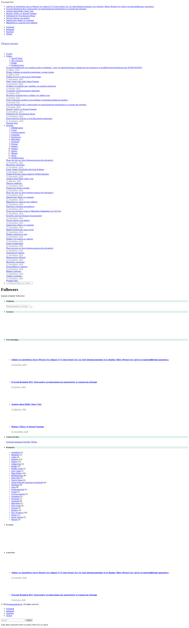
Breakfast (15, 455)
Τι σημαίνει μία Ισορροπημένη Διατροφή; (23, 91)
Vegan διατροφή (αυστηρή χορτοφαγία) (27, 482)
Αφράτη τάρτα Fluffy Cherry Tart (19, 11)
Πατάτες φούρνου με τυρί (16, 234)
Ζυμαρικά (15, 135)
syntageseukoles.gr (14, 604)
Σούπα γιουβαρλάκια (14, 243)
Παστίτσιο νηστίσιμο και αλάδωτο (20, 206)
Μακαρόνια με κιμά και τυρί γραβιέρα (21, 23)
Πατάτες (14, 146)
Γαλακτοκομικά (17, 489)
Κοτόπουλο (16, 137)
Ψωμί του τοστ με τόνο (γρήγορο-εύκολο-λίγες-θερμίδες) (29, 160)
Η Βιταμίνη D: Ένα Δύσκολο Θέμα (20, 16)
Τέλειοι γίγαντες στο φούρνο (18, 18)
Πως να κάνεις (17, 61)
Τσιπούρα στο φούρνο (15, 253)
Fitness (14, 462)
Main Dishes (16, 473)
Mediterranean (17, 128)
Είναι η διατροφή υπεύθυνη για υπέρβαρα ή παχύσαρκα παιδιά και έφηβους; (37, 100)
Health (14, 63)
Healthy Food (16, 468)
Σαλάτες (14, 149)
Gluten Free (16, 464)
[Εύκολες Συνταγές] (9, 43)
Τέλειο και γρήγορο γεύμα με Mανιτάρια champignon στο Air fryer (33, 211)
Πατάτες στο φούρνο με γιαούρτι (19, 239)
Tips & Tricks (16, 58)
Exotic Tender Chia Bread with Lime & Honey (25, 169)
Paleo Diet (15, 478)
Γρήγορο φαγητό (18, 132)
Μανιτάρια (15, 139)
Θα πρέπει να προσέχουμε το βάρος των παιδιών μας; (28, 95)
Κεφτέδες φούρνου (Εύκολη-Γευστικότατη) (24, 216)
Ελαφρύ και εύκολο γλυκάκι (17, 188)
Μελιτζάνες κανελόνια (15, 165)
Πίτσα (13, 155)
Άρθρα (9, 56)
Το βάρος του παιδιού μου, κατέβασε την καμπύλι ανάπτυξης (31, 86)
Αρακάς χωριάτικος (14, 276)
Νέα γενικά (16, 506)
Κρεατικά (15, 142)
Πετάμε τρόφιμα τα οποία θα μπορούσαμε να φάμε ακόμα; (30, 72)
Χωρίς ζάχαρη (17, 517)
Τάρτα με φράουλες (14, 183)
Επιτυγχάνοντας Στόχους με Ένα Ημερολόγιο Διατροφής (29, 118)
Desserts (14, 459)
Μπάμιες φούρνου (13, 271)
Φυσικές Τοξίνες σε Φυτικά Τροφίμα (21, 13)
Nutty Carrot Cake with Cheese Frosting (22, 81)
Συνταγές (10, 125)
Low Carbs (15, 471)
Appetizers (15, 452)
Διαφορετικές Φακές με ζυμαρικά (20, 20)
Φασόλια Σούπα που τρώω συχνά (20, 230)
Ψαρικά (14, 153)
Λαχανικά (15, 501)
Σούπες (14, 151)
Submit (29, 620)
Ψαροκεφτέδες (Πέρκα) (15, 257)
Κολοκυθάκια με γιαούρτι (16, 267)
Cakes (13, 457)
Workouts (15, 485)
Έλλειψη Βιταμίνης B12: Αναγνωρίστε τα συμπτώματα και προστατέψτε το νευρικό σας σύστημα (46, 9)
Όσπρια (14, 144)
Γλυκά (14, 130)
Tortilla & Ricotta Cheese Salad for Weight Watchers (27, 174)
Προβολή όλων (17, 65)
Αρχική (9, 54)
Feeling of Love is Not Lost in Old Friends (23, 77)
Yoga (13, 487)
